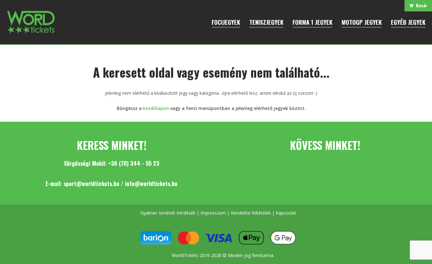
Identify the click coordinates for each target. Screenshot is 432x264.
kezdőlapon (156, 108)
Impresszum (213, 213)
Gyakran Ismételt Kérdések (167, 213)
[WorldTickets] (31, 22)
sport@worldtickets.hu (91, 183)
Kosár (420, 5)
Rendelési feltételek (251, 213)
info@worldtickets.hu (151, 183)
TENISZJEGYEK (266, 21)
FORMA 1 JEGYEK (312, 21)
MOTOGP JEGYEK (362, 21)
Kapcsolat (286, 213)
